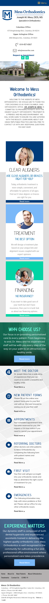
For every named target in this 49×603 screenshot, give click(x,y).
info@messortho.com (26, 50)
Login (4, 600)
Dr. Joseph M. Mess (33, 107)
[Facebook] (22, 57)
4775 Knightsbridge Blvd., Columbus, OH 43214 (23, 31)
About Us (11, 574)
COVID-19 (24, 578)
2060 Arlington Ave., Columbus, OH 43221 (23, 38)
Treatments (5, 578)
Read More (25, 562)
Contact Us (15, 578)
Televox (38, 597)
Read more (24, 359)
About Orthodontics (35, 574)
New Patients (21, 574)
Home (3, 574)
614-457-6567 (26, 44)
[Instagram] (27, 57)
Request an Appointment (23, 55)
